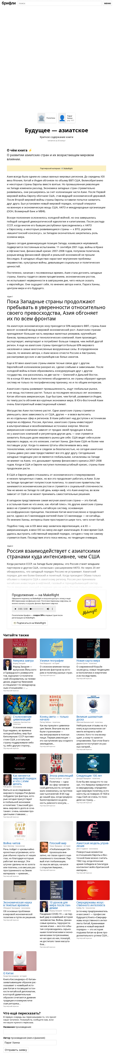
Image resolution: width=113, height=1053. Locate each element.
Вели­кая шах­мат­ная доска (89, 718)
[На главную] (9, 3)
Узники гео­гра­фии (52, 660)
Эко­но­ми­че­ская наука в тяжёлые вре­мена (17, 904)
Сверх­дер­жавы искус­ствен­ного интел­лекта (90, 904)
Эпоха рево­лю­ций (61, 775)
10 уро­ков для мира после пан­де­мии (60, 905)
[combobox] (60, 3)
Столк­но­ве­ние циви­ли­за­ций (22, 718)
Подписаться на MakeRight (31, 622)
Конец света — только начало (54, 718)
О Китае (8, 973)
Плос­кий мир (57, 843)
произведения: (17, 1026)
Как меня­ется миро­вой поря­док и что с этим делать (24, 780)
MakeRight (68, 168)
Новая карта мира (88, 660)
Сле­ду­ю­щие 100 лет (89, 775)
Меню (107, 3)
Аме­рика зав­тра (23, 660)
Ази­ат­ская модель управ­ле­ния (92, 844)
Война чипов (11, 843)
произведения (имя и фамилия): (24, 1037)
